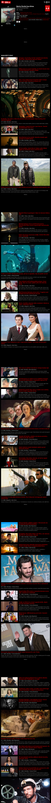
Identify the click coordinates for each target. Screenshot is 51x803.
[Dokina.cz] (6, 2)
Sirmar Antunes (32, 18)
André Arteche (39, 18)
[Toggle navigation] (49, 2)
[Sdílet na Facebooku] (17, 22)
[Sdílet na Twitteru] (19, 22)
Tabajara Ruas (23, 12)
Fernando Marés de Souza (26, 14)
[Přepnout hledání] (45, 2)
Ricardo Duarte (46, 18)
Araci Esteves (19, 19)
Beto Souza (29, 12)
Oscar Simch (25, 19)
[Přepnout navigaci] (47, 2)
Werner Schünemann (23, 18)
